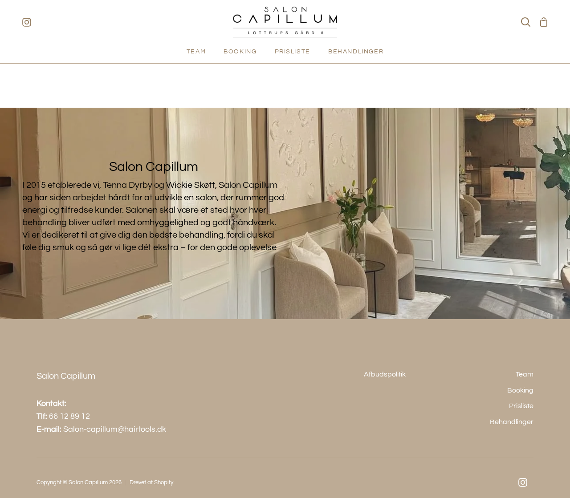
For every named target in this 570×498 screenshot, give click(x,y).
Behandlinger (511, 421)
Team (524, 374)
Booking (520, 390)
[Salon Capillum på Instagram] (522, 482)
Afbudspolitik (385, 374)
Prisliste (521, 405)
